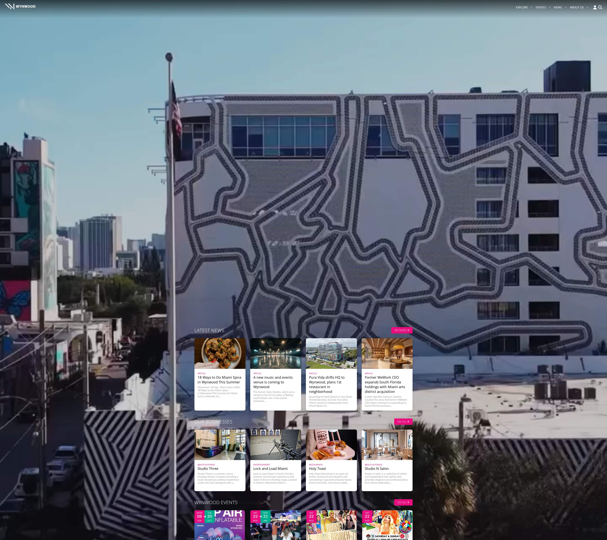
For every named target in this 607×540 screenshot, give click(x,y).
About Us (577, 7)
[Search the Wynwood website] (599, 8)
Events (541, 7)
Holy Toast (317, 468)
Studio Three (208, 468)
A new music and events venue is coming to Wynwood (273, 382)
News (558, 7)
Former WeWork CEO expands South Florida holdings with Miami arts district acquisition (385, 384)
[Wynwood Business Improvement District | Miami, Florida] (20, 7)
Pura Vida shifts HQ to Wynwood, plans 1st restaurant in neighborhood (327, 384)
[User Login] (594, 8)
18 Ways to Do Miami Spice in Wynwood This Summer (219, 379)
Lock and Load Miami (270, 468)
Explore (522, 7)
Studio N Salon (377, 468)
